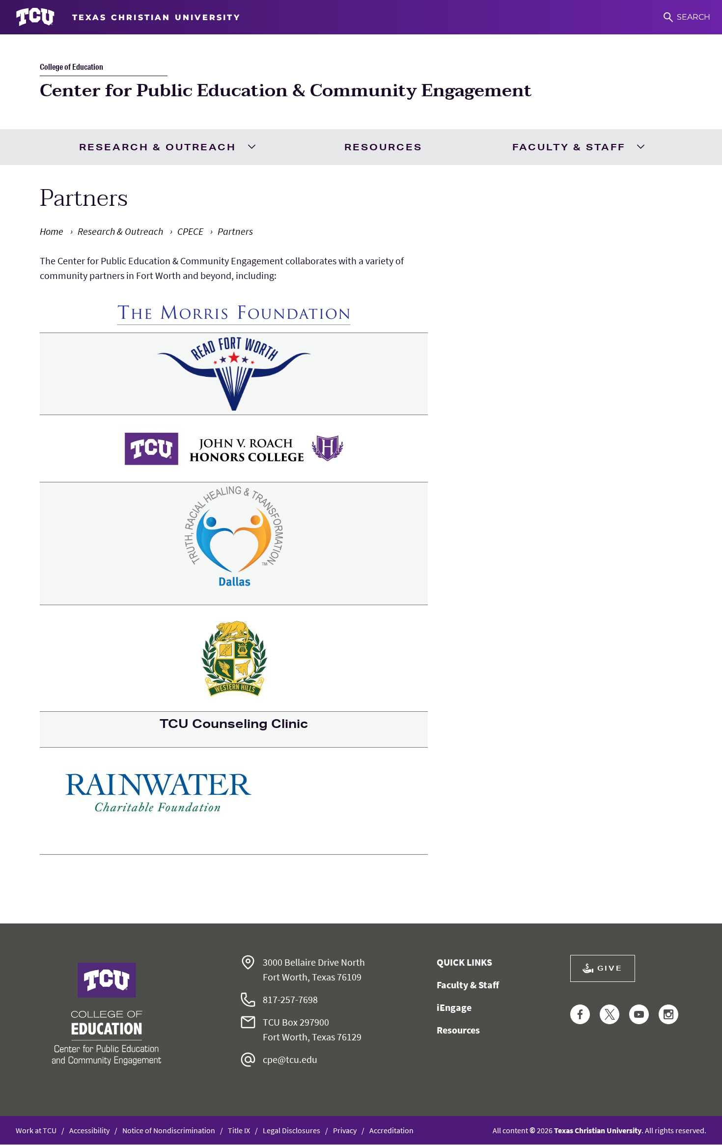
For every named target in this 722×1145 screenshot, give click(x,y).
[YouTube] (639, 1015)
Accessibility (89, 1130)
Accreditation (391, 1130)
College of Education (71, 66)
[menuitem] (166, 147)
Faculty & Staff (568, 146)
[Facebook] (580, 1015)
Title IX (239, 1130)
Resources (383, 146)
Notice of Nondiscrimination (168, 1130)
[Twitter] (609, 1015)
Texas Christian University (597, 1130)
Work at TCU (36, 1130)
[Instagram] (668, 1015)
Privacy (345, 1130)
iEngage (454, 1007)
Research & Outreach (157, 146)
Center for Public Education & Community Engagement (286, 91)
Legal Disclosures (291, 1130)
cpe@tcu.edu (290, 1059)
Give (610, 968)
